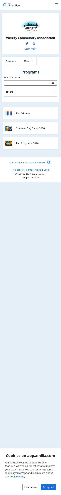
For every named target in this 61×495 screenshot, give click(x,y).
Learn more (30, 48)
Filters (9, 91)
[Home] (11, 4)
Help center (17, 169)
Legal (46, 169)
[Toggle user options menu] (56, 5)
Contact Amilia (33, 169)
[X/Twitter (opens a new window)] (34, 43)
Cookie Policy (17, 476)
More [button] (27, 61)
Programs (10, 61)
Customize (30, 487)
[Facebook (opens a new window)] (26, 43)
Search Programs (13, 77)
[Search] (53, 83)
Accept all (48, 487)
